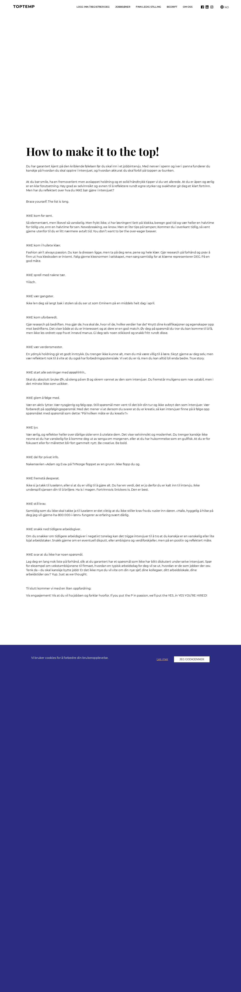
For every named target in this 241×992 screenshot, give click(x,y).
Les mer (162, 659)
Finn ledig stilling (148, 6)
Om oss (187, 6)
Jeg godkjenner (192, 659)
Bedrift (172, 6)
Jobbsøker (122, 6)
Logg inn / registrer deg (93, 6)
